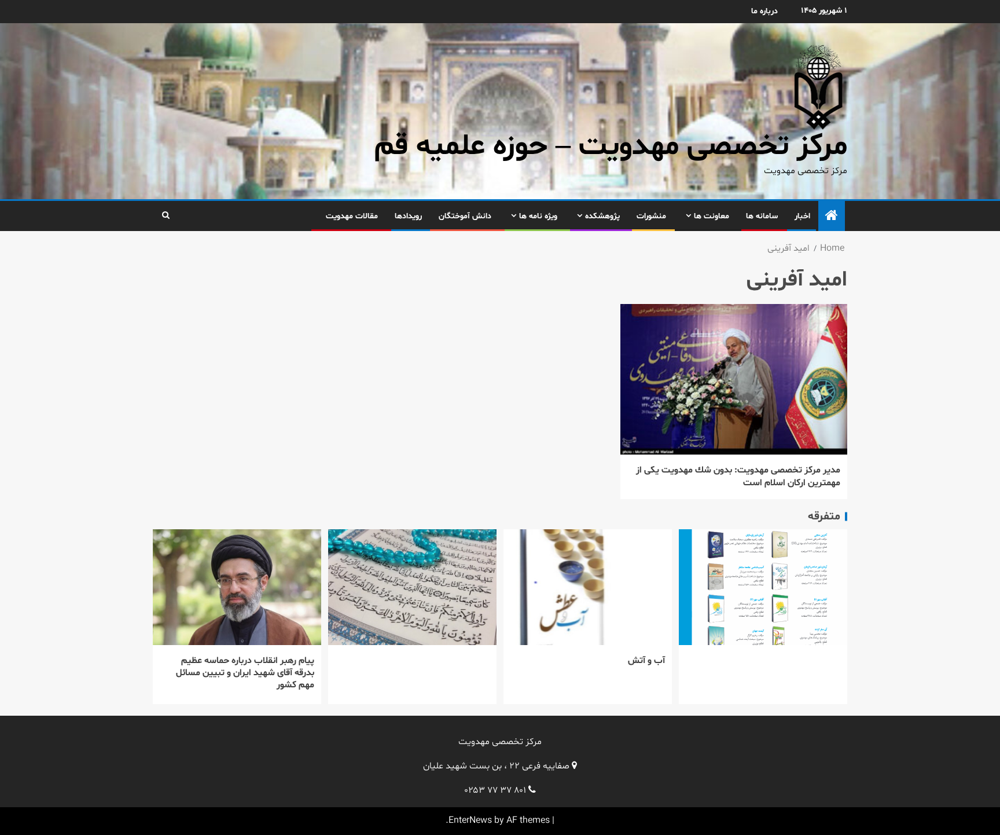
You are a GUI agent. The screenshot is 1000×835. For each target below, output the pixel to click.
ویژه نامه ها (538, 216)
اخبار (802, 216)
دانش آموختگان (465, 216)
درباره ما (764, 11)
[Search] (166, 216)
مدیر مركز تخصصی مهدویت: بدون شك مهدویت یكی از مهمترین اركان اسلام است (738, 476)
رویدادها (408, 216)
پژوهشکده (602, 216)
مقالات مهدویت (352, 216)
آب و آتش (646, 660)
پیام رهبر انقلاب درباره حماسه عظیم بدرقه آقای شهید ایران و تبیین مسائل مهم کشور (245, 673)
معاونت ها (711, 216)
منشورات (651, 216)
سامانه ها (762, 216)
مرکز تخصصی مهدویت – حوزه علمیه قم (610, 146)
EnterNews (470, 820)
